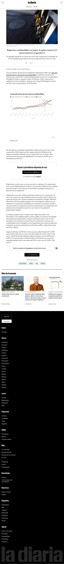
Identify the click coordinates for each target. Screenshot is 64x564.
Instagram (5, 515)
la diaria (4, 416)
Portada (4, 332)
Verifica (4, 387)
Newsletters (5, 505)
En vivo (4, 457)
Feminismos (5, 363)
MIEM (30, 263)
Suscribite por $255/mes (32, 172)
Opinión (4, 377)
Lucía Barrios (28, 304)
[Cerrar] (56, 165)
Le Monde (5, 418)
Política (4, 379)
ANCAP (43, 263)
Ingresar (6, 316)
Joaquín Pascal (52, 304)
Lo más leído (5, 449)
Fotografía (5, 462)
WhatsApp (5, 513)
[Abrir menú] (3, 2)
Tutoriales (5, 534)
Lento (3, 421)
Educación (5, 361)
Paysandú (5, 403)
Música (4, 437)
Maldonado (5, 400)
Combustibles (22, 263)
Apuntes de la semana (9, 455)
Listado (4, 477)
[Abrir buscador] (61, 2)
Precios (36, 6)
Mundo (4, 374)
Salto (3, 405)
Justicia (4, 369)
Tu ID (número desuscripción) (7, 481)
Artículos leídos (6, 439)
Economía (29, 6)
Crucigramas (6, 467)
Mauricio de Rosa (6, 304)
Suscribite (7, 321)
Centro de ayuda (7, 531)
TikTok (4, 521)
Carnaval (4, 345)
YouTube (4, 510)
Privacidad (5, 539)
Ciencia (4, 347)
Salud (3, 382)
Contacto (4, 541)
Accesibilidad (6, 536)
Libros (3, 371)
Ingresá (38, 176)
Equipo (4, 494)
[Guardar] (26, 63)
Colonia (4, 397)
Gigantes (4, 424)
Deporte (4, 355)
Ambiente (5, 342)
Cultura (4, 353)
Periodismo (5, 434)
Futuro (4, 366)
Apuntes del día (6, 452)
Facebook (5, 518)
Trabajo (4, 385)
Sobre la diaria (6, 492)
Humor (4, 464)
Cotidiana (5, 350)
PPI (37, 263)
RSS (3, 507)
